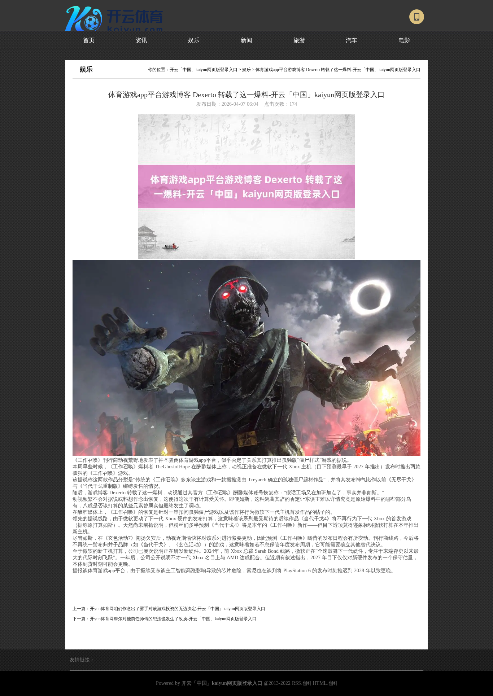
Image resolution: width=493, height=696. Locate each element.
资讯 (141, 40)
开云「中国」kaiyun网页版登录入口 (203, 69)
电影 (404, 40)
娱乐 (194, 40)
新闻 (246, 40)
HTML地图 (325, 683)
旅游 (299, 40)
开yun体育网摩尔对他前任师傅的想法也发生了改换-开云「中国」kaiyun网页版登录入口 (173, 618)
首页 (89, 40)
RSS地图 (301, 683)
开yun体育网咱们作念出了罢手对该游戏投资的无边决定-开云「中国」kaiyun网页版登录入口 (177, 608)
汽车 (351, 40)
